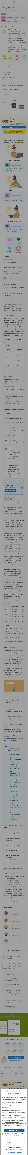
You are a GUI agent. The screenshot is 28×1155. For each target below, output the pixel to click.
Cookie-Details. (5, 1107)
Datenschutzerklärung (16, 1105)
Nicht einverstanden (14, 1143)
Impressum (19, 1152)
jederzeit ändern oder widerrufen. (12, 1122)
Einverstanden (14, 1130)
